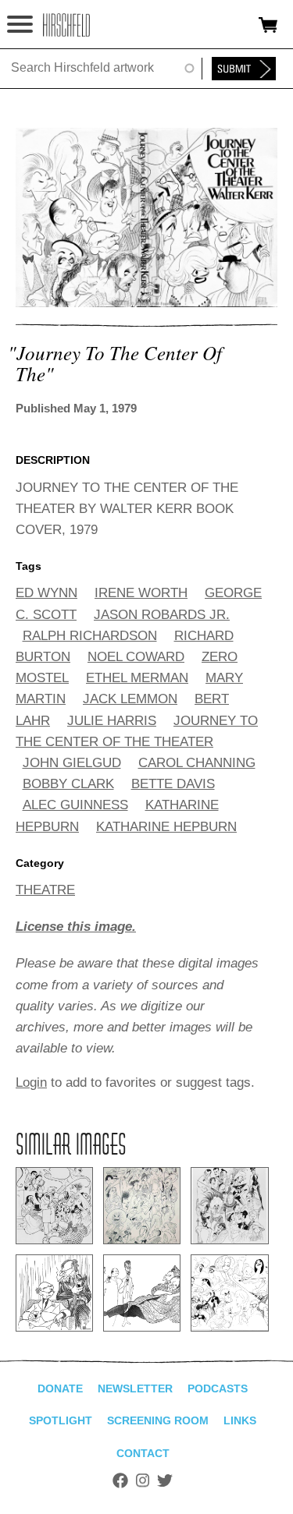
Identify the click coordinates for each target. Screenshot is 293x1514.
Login (31, 1082)
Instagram (142, 1480)
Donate (60, 1388)
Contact (143, 1453)
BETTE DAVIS (173, 783)
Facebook (120, 1480)
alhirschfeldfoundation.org (66, 25)
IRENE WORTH (141, 592)
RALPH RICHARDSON (90, 635)
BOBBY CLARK (68, 783)
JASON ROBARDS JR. (162, 614)
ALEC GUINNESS (75, 805)
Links (239, 1420)
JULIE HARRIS (111, 720)
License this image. (76, 926)
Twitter (165, 1480)
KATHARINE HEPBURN (166, 826)
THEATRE (45, 890)
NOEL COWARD (136, 656)
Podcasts (218, 1388)
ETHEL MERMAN (137, 677)
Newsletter (135, 1388)
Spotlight (60, 1420)
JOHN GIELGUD (72, 762)
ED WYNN (46, 592)
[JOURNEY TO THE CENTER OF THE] (146, 302)
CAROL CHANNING (196, 762)
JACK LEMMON (130, 699)
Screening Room (158, 1420)
